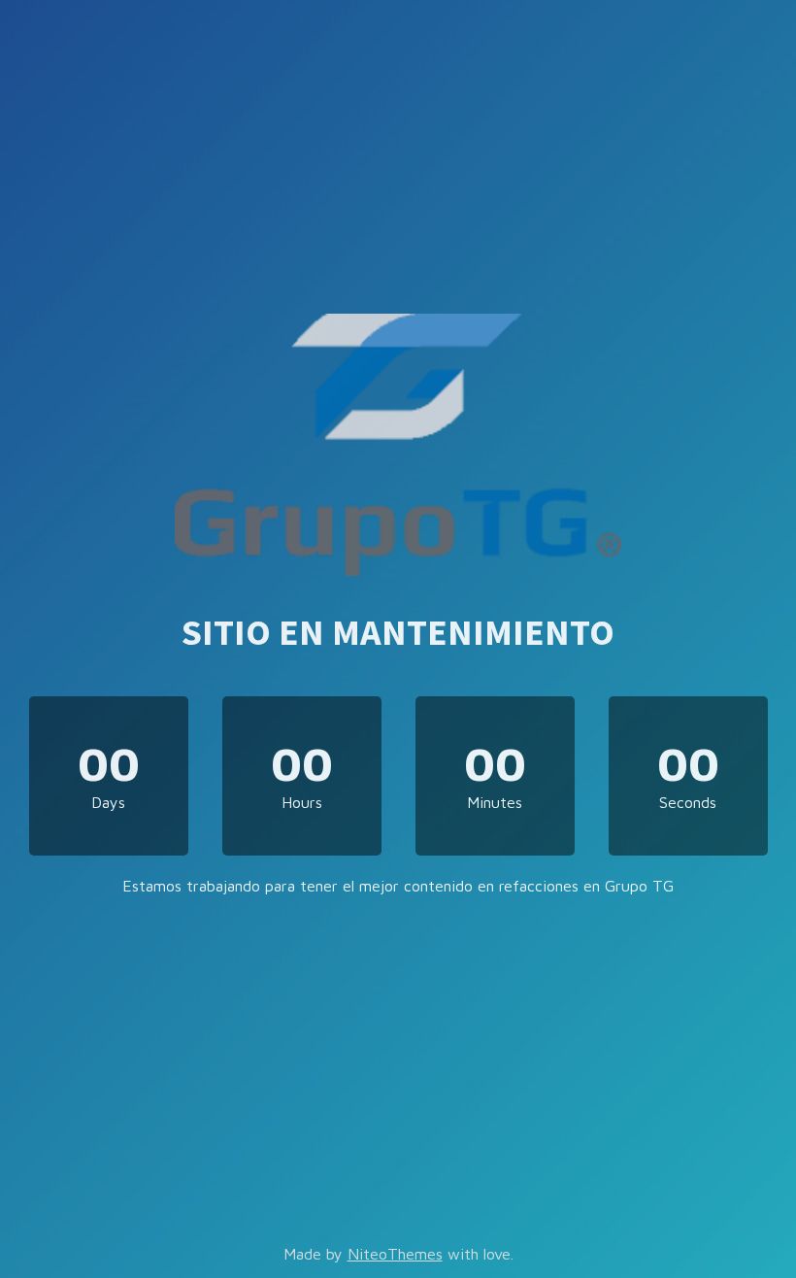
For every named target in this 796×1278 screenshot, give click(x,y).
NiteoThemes (395, 1253)
